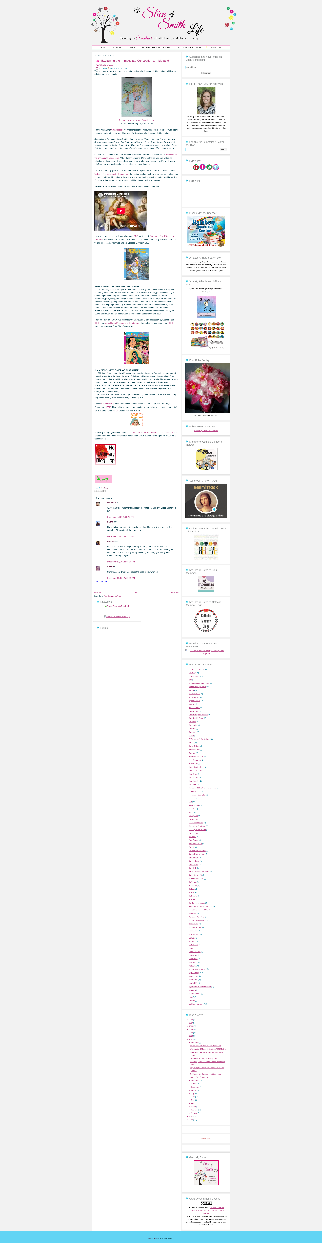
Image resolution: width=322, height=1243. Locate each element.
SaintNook (192, 868)
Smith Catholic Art (195, 875)
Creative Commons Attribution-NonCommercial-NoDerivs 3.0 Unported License (206, 1210)
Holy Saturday (194, 777)
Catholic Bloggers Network (198, 715)
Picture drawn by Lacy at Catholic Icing (136, 120)
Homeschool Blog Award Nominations (202, 788)
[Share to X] (101, 491)
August (194, 1090)
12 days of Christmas (196, 669)
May (193, 1100)
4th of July (192, 673)
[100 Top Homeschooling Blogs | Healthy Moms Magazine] (206, 654)
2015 (191, 1029)
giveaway (192, 966)
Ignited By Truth (194, 791)
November (195, 1080)
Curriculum (192, 732)
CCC (136, 236)
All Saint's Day (194, 697)
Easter (191, 742)
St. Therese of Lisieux (197, 903)
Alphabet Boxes (194, 701)
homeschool (193, 980)
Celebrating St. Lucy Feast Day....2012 (204, 1058)
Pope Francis (193, 840)
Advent (191, 690)
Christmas (192, 722)
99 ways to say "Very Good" (199, 683)
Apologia (192, 704)
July (193, 1094)
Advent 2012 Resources (199, 1077)
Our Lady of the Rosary (197, 830)
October (194, 1084)
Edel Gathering (194, 750)
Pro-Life (191, 847)
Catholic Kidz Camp (196, 718)
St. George (193, 882)
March (193, 1107)
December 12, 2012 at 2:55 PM (121, 578)
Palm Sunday (193, 833)
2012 (191, 1039)
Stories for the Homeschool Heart (201, 906)
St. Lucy (192, 889)
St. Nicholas (193, 896)
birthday (191, 941)
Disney (191, 736)
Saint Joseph (193, 858)
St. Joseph (193, 885)
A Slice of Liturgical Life (190, 47)
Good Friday (193, 763)
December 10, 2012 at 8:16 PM (121, 562)
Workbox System (195, 927)
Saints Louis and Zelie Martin (199, 872)
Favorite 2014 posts (196, 756)
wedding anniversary (196, 1004)
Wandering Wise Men (196, 917)
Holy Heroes (193, 774)
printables (192, 990)
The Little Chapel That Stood (199, 910)
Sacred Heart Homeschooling (156, 47)
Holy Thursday (194, 781)
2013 (191, 1036)
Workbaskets (193, 924)
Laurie (110, 522)
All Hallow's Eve (194, 694)
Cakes (132, 47)
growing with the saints (197, 969)
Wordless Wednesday (197, 920)
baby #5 (191, 938)
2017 (191, 1023)
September (195, 1087)
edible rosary (193, 959)
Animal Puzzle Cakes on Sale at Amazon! (205, 1046)
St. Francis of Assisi (196, 879)
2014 (191, 1033)
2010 (191, 1120)
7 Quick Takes (194, 676)
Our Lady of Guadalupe (197, 826)
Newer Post (98, 592)
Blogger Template (153, 1238)
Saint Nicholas (194, 861)
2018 (191, 1020)
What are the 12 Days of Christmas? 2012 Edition (208, 1049)
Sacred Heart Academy (197, 851)
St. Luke (192, 892)
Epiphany (192, 753)
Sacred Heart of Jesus (197, 854)
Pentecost (192, 837)
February (194, 1110)
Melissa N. (112, 502)
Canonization (193, 711)
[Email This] (95, 491)
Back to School (194, 708)
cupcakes (192, 955)
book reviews (193, 945)
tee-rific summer (194, 994)
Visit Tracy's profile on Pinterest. (206, 431)
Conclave (192, 729)
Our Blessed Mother (196, 823)
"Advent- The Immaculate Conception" (111, 174)
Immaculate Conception (197, 795)
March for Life (194, 805)
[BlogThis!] (98, 491)
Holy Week (193, 784)
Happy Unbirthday (195, 770)
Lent (190, 802)
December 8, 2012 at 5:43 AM (120, 517)
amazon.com (193, 931)
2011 (191, 1116)
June (193, 1097)
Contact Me (216, 47)
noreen (110, 541)
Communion (193, 725)
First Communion (195, 760)
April (193, 1103)
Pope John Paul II (195, 844)
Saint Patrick (193, 865)
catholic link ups (194, 952)
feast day (104, 488)
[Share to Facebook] (104, 491)
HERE (108, 407)
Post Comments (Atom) (112, 596)
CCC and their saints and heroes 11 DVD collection (150, 432)
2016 (191, 1026)
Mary (190, 812)
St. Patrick (192, 899)
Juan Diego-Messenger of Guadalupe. (122, 323)
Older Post (175, 592)
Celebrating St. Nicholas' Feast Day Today (205, 1074)
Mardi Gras (193, 809)
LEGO (191, 798)
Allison (110, 566)
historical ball (193, 976)
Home (103, 47)
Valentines (192, 913)
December (195, 1042)
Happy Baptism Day (196, 767)
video (191, 997)
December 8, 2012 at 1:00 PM (120, 536)
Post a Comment (100, 581)
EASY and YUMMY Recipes (199, 739)
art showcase (193, 934)
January (194, 1113)
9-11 (190, 680)
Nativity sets (193, 816)
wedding (192, 1001)
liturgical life (193, 983)
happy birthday (194, 973)
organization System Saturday (200, 987)
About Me (117, 47)
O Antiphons (193, 819)
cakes (191, 948)
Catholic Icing (117, 130)
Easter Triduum (194, 746)
